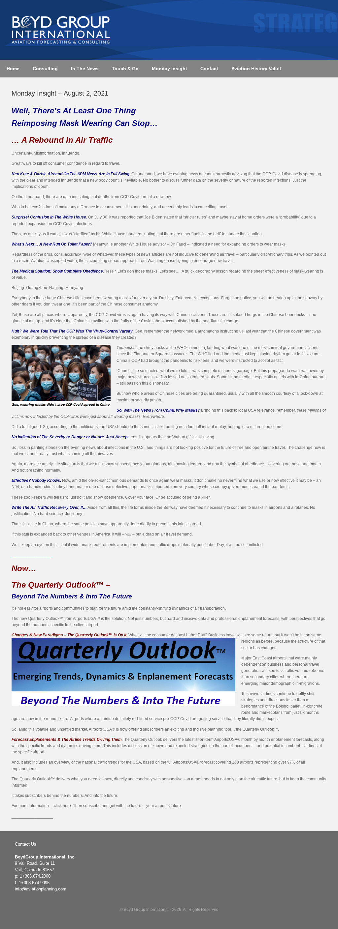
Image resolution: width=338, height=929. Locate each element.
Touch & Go (125, 68)
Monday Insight (169, 68)
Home (13, 68)
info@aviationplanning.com (40, 888)
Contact (209, 68)
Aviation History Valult (256, 68)
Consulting (45, 68)
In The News (85, 68)
